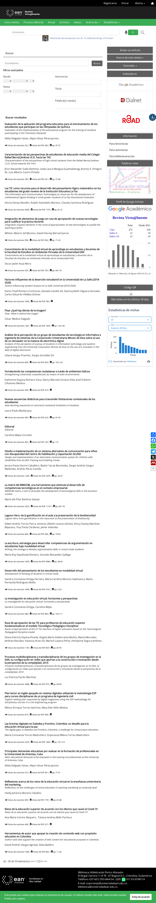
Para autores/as (118, 150)
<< (32, 861)
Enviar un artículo (130, 50)
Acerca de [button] (92, 22)
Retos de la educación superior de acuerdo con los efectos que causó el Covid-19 (51, 810)
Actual (51, 22)
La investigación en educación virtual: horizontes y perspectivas (41, 600)
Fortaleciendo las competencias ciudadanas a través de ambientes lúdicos (47, 373)
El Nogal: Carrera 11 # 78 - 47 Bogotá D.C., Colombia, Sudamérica (115, 875)
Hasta (6, 86)
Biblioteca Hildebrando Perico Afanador (101, 872)
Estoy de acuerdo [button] (141, 896)
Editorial (9, 428)
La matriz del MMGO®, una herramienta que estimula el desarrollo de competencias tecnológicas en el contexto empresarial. (51, 489)
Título (58, 88)
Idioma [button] (139, 3)
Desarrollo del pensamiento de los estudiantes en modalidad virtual (44, 572)
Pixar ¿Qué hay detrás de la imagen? (25, 312)
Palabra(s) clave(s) (65, 100)
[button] (152, 117)
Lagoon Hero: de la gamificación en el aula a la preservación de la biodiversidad (50, 517)
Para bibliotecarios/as (122, 156)
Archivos (64, 22)
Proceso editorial (33, 22)
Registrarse (110, 3)
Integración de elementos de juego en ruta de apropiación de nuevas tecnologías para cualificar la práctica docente (52, 223)
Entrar (125, 3)
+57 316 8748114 (135, 879)
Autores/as (61, 76)
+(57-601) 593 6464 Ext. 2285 (105, 879)
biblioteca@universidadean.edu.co (98, 886)
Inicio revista (12, 22)
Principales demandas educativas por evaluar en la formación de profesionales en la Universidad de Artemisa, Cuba (52, 755)
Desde (7, 76)
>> (45, 861)
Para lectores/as (118, 143)
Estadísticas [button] (111, 22)
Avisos (77, 22)
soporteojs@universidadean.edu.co (106, 883)
